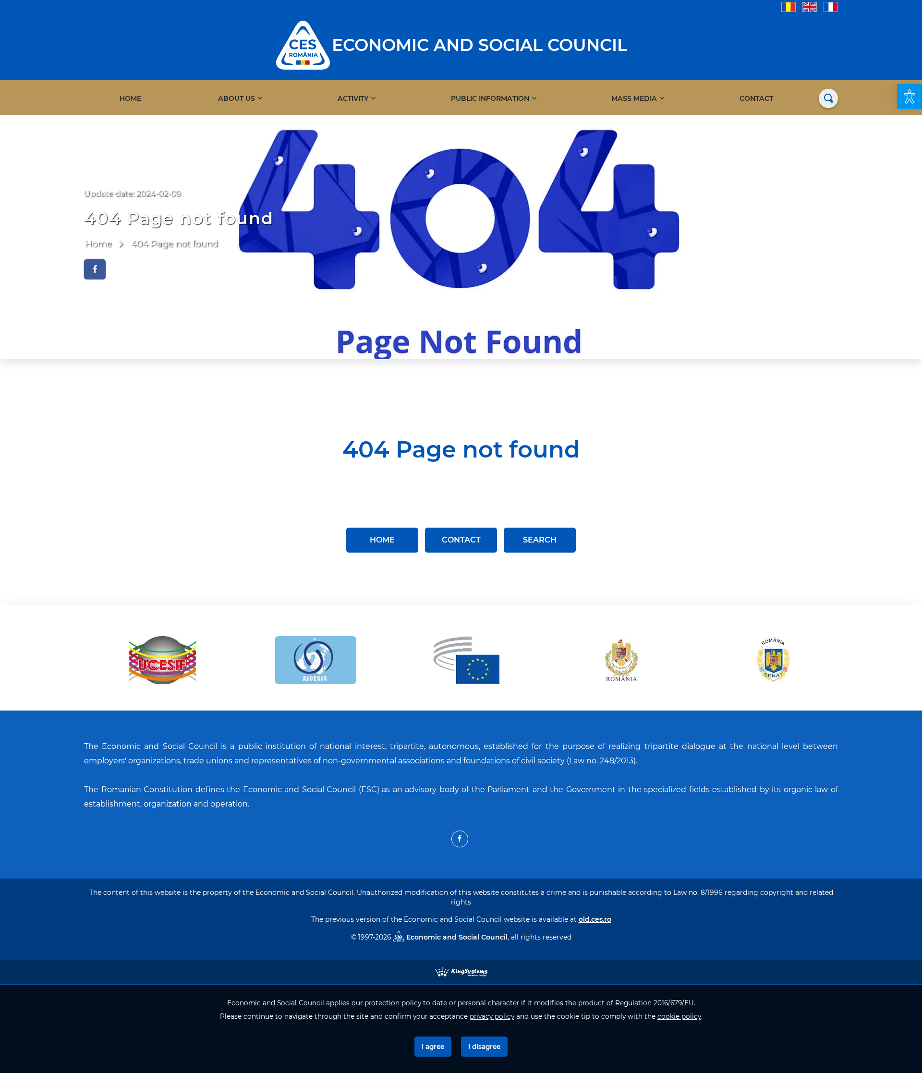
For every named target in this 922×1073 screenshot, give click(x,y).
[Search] (828, 98)
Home (130, 98)
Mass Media (634, 98)
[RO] (788, 6)
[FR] (831, 6)
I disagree (484, 1046)
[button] (909, 96)
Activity (353, 98)
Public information (490, 98)
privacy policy (492, 1016)
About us (236, 98)
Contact (756, 98)
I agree (433, 1046)
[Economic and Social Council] (303, 44)
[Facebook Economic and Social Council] (459, 839)
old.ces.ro (595, 919)
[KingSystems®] (461, 971)
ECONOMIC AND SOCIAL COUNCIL (479, 45)
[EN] (809, 6)
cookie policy (679, 1016)
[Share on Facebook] (95, 269)
